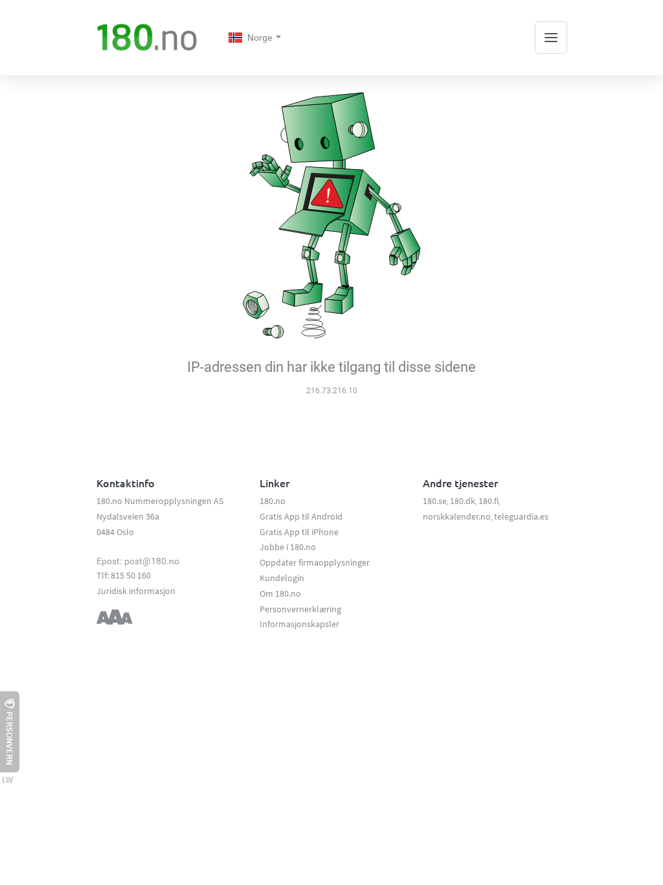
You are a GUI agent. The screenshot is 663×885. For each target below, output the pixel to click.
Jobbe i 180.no (288, 547)
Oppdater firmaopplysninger (315, 562)
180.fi (488, 501)
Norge (260, 37)
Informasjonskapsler (299, 624)
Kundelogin (282, 578)
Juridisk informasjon (135, 591)
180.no (273, 501)
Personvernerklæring (300, 609)
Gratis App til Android (301, 516)
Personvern (10, 738)
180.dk (462, 501)
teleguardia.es (521, 516)
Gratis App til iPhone (299, 532)
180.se (435, 501)
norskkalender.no (457, 516)
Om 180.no (280, 593)
